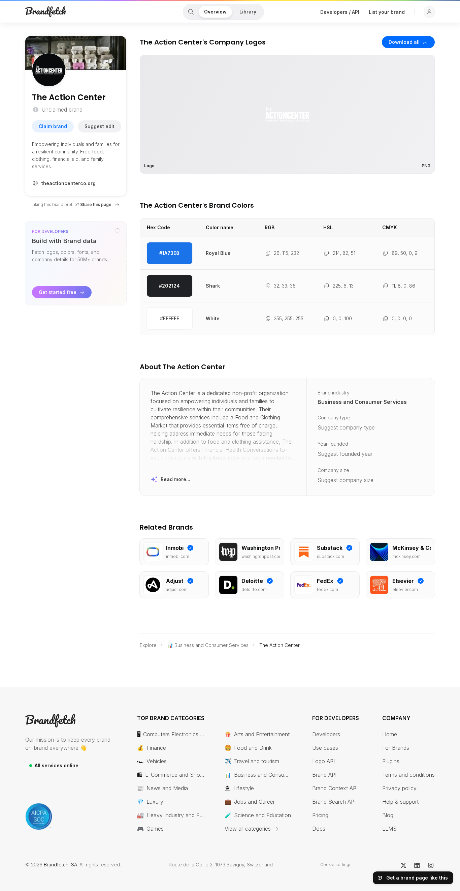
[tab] (191, 12)
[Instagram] (431, 864)
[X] (403, 864)
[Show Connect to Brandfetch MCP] (117, 230)
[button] (429, 11)
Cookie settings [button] (336, 864)
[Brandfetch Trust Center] (38, 816)
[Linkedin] (417, 864)
